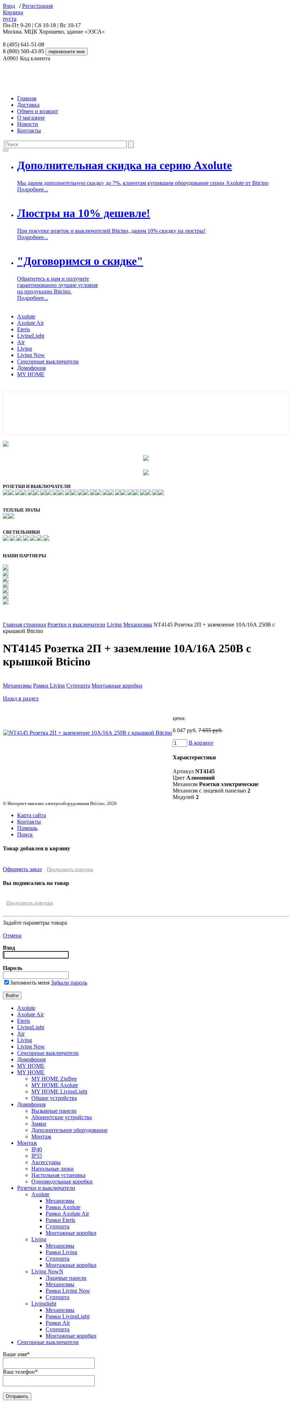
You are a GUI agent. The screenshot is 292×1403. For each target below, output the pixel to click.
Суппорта (78, 686)
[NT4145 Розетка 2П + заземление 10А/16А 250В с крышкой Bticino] (87, 733)
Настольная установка (58, 1175)
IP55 (36, 1156)
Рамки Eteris (60, 1220)
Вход (9, 6)
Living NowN (47, 1271)
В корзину (201, 743)
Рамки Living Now (68, 1291)
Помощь (27, 828)
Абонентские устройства (61, 1117)
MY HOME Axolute (54, 1085)
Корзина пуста (13, 15)
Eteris (23, 329)
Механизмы (137, 625)
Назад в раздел (20, 698)
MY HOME (31, 374)
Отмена (12, 935)
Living (24, 349)
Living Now (31, 355)
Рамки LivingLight (67, 1316)
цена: (179, 718)
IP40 (36, 1149)
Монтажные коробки (117, 686)
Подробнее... (32, 189)
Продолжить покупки (70, 869)
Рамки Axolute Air (67, 1214)
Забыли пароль (69, 983)
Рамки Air (58, 1323)
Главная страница (24, 625)
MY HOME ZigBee (54, 1079)
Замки (38, 1124)
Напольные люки (52, 1169)
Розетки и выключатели (76, 625)
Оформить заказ (22, 869)
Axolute (26, 316)
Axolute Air (30, 323)
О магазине (31, 118)
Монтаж (41, 1136)
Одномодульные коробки (62, 1181)
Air (21, 342)
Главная (26, 98)
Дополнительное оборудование (69, 1130)
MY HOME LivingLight (59, 1091)
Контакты (29, 130)
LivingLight (30, 336)
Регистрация (37, 6)
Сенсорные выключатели (48, 361)
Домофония (31, 368)
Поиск (25, 834)
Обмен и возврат (37, 111)
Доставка (28, 105)
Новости (27, 124)
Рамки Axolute (63, 1207)
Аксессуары (46, 1162)
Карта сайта (31, 815)
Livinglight (43, 1304)
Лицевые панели (66, 1278)
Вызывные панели (54, 1111)
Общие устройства (54, 1098)
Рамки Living (49, 686)
